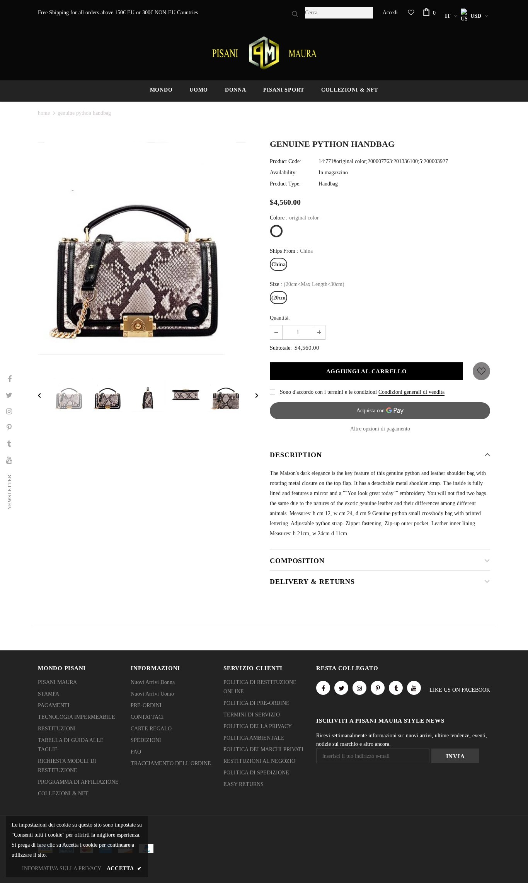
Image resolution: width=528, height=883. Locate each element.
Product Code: (285, 161)
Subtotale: (281, 348)
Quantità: (280, 318)
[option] (148, 251)
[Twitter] (341, 688)
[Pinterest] (378, 688)
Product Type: (285, 184)
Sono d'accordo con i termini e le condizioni (328, 392)
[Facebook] (323, 688)
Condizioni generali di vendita (411, 392)
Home (44, 113)
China (278, 264)
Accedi (390, 12)
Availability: (283, 172)
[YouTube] (414, 688)
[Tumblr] (396, 688)
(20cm (278, 298)
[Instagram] (359, 688)
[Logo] (264, 53)
